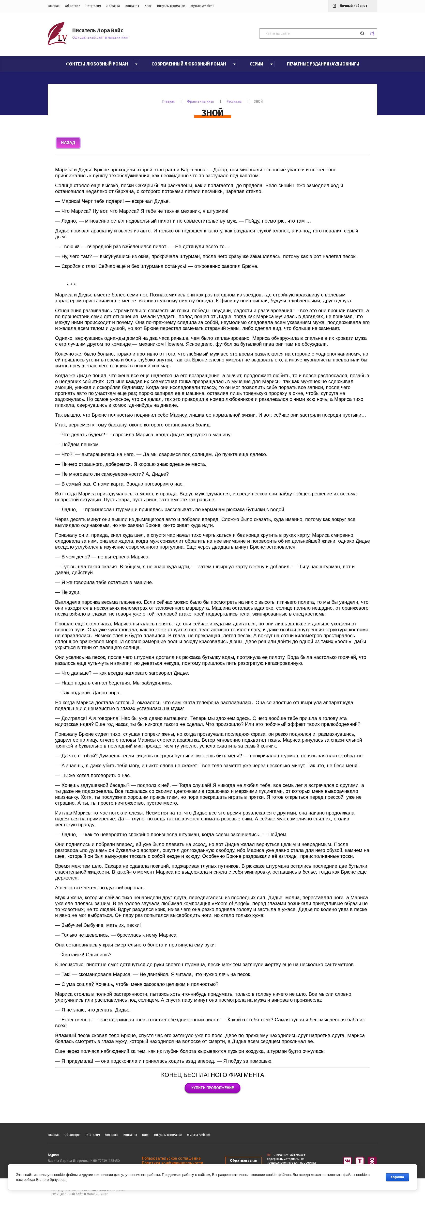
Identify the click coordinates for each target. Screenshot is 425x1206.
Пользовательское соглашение (171, 1158)
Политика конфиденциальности (172, 1163)
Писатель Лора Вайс (97, 30)
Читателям (93, 6)
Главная (54, 6)
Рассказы (234, 101)
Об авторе (72, 6)
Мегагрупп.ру (363, 1192)
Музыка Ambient (202, 6)
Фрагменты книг (200, 101)
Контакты (132, 6)
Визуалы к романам (171, 6)
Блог (148, 6)
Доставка (113, 6)
